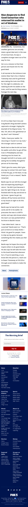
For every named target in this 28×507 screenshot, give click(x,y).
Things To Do (4, 404)
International (4, 377)
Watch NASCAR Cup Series (16, 465)
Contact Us (15, 418)
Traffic (14, 379)
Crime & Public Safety (4, 372)
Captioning (15, 430)
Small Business (16, 448)
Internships (15, 425)
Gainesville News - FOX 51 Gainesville (5, 463)
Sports (15, 391)
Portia (2, 416)
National (3, 375)
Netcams (15, 372)
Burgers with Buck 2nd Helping (5, 428)
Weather (16, 368)
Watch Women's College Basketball (17, 475)
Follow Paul (4, 399)
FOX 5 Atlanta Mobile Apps (4, 385)
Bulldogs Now (4, 420)
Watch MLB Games (16, 462)
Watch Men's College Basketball (17, 471)
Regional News (4, 453)
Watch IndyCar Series (16, 468)
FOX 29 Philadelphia (15, 26)
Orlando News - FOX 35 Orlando (5, 460)
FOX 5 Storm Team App (16, 376)
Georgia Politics (5, 443)
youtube (8, 490)
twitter (14, 490)
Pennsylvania (13, 270)
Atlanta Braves (16, 393)
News (21, 26)
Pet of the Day (4, 401)
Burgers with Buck (5, 395)
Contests (15, 414)
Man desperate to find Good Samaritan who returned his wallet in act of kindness (12, 111)
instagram (17, 490)
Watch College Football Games (17, 458)
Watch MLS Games (15, 481)
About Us (16, 409)
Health (2, 380)
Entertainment (4, 382)
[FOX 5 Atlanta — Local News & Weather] (5, 2)
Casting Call (4, 397)
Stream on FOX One (16, 453)
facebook (11, 490)
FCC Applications (17, 428)
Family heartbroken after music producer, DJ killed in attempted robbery (9, 304)
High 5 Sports (16, 401)
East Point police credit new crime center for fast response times (9, 296)
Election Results (5, 445)
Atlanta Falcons (16, 395)
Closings (15, 370)
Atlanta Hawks (16, 397)
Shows (3, 409)
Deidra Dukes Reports (4, 425)
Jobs (14, 423)
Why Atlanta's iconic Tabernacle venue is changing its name (8, 310)
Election (4, 439)
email (20, 490)
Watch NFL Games (17, 456)
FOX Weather (16, 380)
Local (2, 370)
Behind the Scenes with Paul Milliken (5, 422)
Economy (15, 443)
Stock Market (16, 446)
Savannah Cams (17, 374)
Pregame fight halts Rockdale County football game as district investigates (8, 317)
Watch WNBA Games (16, 478)
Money (15, 439)
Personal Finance (17, 441)
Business (15, 445)
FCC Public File (16, 427)
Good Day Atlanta (4, 392)
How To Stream (17, 411)
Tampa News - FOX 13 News (4, 457)
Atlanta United (16, 399)
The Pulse (3, 412)
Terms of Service (15, 357)
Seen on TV (15, 412)
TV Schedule (4, 435)
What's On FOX (5, 433)
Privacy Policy (15, 356)
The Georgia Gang (5, 418)
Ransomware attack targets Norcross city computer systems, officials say (9, 324)
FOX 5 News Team (17, 416)
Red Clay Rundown (5, 414)
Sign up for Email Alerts (17, 420)
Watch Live (21, 2)
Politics (3, 379)
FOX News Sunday (5, 387)
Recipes (3, 403)
